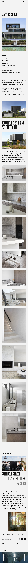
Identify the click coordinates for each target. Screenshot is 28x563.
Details (4, 54)
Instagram (4, 545)
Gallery (24, 54)
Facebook (4, 543)
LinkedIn (4, 548)
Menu (24, 2)
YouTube (4, 550)
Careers (17, 543)
